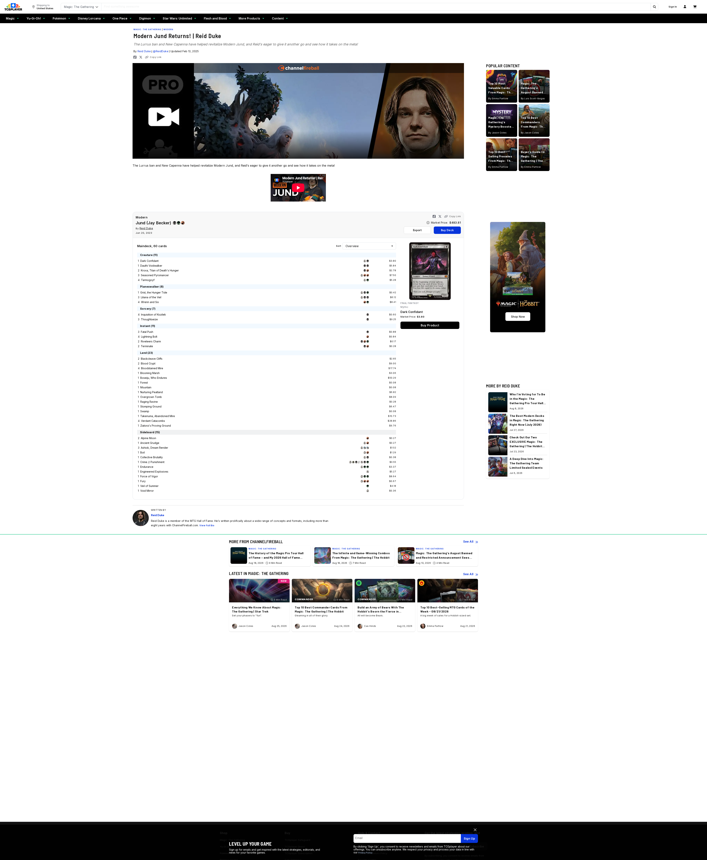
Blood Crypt (148, 363)
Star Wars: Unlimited (177, 18)
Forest (144, 382)
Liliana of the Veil (151, 297)
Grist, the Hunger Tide (153, 292)
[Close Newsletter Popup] (475, 830)
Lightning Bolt (149, 336)
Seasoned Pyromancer (155, 275)
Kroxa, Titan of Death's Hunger (160, 270)
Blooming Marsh (150, 373)
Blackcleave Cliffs (151, 358)
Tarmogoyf (147, 280)
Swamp (144, 411)
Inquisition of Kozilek (153, 314)
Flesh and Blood (215, 18)
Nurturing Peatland (151, 392)
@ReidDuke (160, 51)
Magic (10, 18)
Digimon (145, 18)
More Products (249, 18)
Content (278, 18)
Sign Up (469, 838)
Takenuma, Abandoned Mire (157, 416)
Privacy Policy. (365, 852)
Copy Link (156, 57)
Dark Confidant (149, 260)
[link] (13, 6)
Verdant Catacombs (153, 420)
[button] (654, 6)
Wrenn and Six (150, 302)
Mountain (145, 387)
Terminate (147, 346)
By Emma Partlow (498, 98)
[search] (376, 6)
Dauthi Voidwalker (151, 265)
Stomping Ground (150, 406)
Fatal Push (147, 331)
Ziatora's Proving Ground (155, 425)
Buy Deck (447, 230)
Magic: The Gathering (147, 29)
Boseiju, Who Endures (153, 377)
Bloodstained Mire (152, 368)
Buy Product (430, 325)
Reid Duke (144, 51)
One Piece (119, 18)
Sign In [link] (673, 6)
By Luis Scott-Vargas (533, 98)
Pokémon (59, 18)
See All (468, 541)
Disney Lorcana (89, 18)
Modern (168, 29)
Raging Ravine (149, 401)
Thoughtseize (149, 319)
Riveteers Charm (151, 341)
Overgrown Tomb (151, 396)
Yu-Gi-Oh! (34, 18)
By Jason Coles (497, 132)
